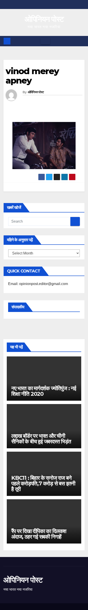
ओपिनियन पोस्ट (44, 19)
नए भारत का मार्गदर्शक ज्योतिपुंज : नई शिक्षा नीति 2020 (43, 391)
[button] (81, 41)
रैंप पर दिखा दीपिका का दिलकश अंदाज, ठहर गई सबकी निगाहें (38, 534)
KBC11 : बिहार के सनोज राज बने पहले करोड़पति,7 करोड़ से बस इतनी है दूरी (43, 483)
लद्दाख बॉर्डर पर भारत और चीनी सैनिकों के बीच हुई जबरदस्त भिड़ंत (41, 439)
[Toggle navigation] (45, 41)
